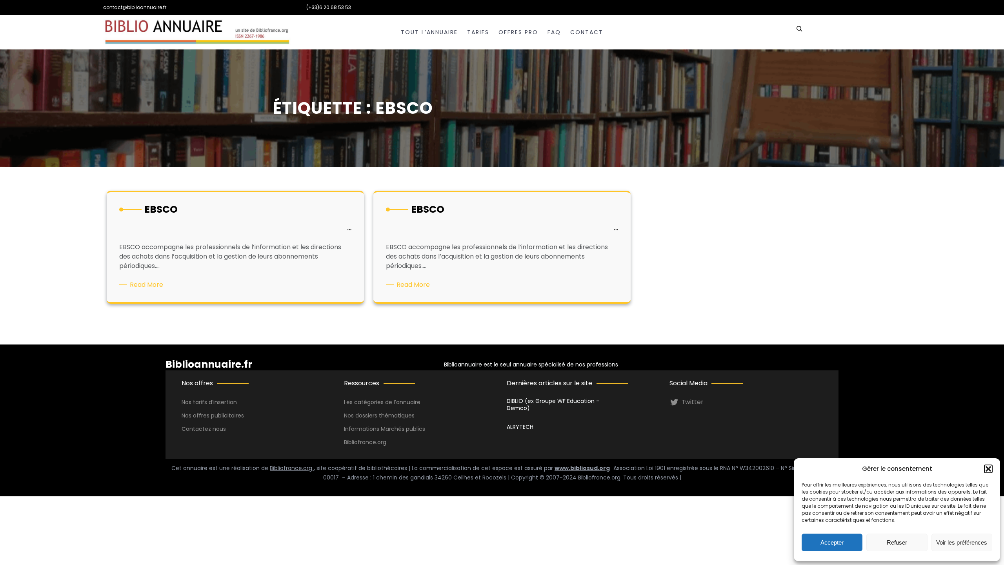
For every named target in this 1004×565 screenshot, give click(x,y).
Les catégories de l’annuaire (382, 402)
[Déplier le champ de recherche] (799, 32)
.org (381, 442)
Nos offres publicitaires (213, 415)
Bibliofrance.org (292, 468)
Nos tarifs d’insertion (209, 402)
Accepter (832, 542)
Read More (148, 285)
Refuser (897, 542)
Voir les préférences (961, 542)
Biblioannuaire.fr (209, 364)
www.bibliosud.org (582, 468)
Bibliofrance (360, 442)
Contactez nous (204, 429)
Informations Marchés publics (384, 429)
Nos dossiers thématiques (379, 415)
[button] (988, 469)
